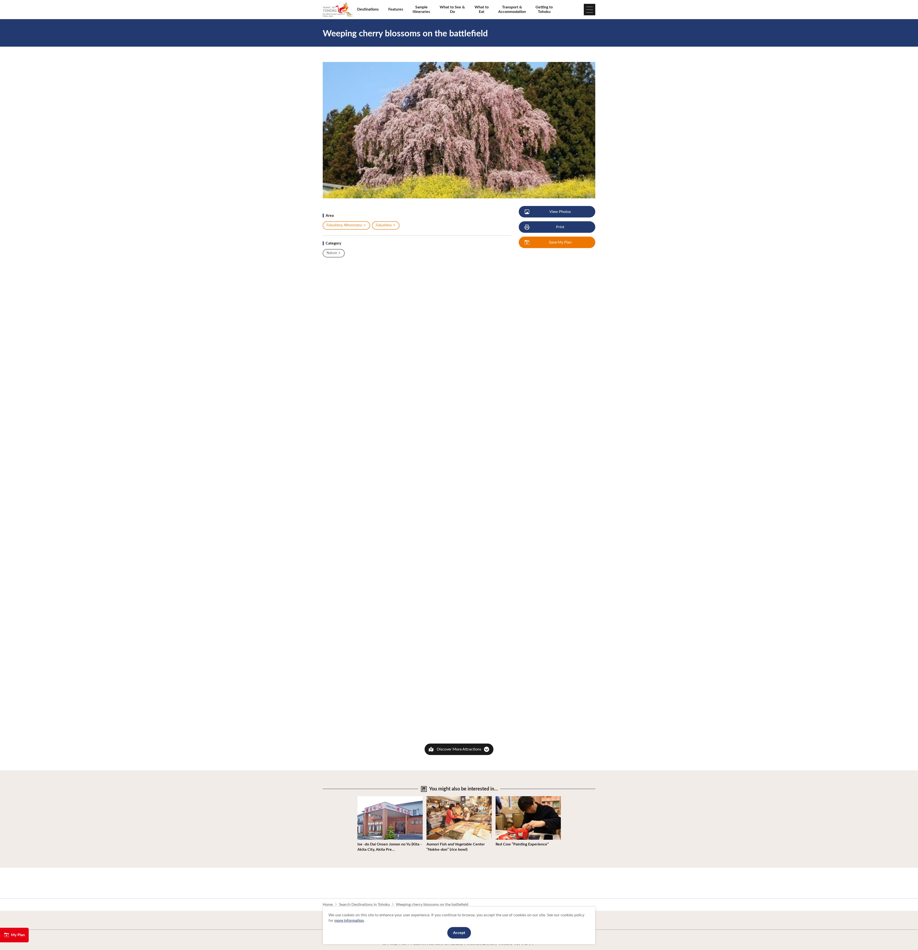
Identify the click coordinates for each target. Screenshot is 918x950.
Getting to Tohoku (544, 9)
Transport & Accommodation (512, 9)
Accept (459, 933)
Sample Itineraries (421, 9)
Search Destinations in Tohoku (364, 904)
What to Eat (482, 9)
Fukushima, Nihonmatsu (344, 225)
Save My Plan (560, 242)
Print (560, 227)
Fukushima (384, 225)
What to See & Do (452, 9)
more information (349, 920)
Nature (332, 253)
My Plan (18, 935)
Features (395, 9)
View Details (368, 798)
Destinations (368, 9)
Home (328, 904)
